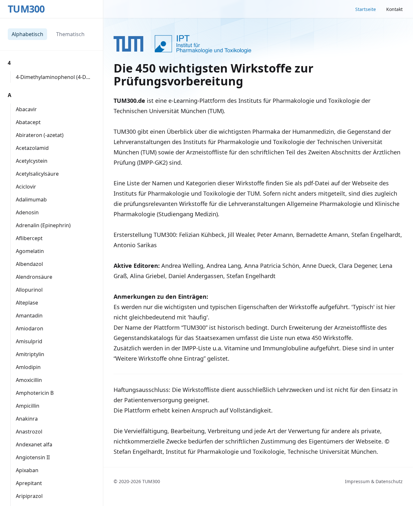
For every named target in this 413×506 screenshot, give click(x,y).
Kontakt (394, 9)
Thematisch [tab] (70, 34)
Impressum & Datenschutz (374, 481)
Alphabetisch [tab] (27, 34)
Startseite (365, 9)
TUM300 (26, 9)
